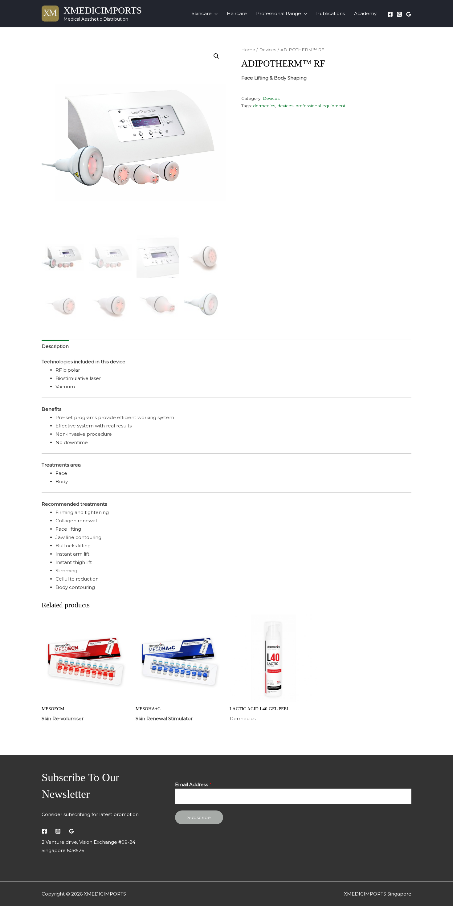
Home (248, 49)
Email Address (193, 784)
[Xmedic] (408, 14)
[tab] (55, 346)
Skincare (202, 13)
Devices (267, 49)
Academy (365, 13)
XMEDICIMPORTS (102, 10)
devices (285, 105)
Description (55, 346)
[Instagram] (399, 14)
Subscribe (199, 817)
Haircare (237, 13)
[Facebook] (390, 14)
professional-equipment (320, 105)
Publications (330, 13)
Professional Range (278, 13)
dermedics (264, 105)
